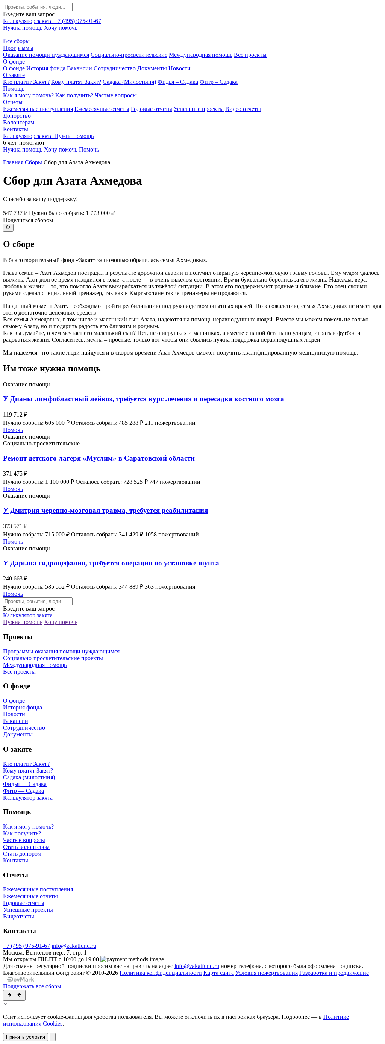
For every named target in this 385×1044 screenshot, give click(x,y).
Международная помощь (200, 55)
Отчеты (13, 102)
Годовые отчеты (151, 109)
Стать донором (22, 853)
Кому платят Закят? (76, 82)
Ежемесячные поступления (38, 109)
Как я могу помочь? (28, 95)
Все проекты (250, 55)
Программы (18, 48)
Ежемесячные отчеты (101, 109)
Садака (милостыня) (29, 777)
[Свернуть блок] (14, 995)
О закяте (14, 75)
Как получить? (74, 95)
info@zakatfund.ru (74, 945)
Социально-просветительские (129, 55)
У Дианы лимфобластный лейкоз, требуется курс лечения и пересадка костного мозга (143, 399)
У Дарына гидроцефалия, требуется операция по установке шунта (111, 563)
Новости (179, 68)
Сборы (33, 162)
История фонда (45, 68)
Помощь (13, 88)
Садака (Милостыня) (129, 82)
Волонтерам (18, 122)
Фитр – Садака (219, 82)
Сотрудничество (115, 68)
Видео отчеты (243, 109)
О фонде (14, 61)
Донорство (17, 115)
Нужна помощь (22, 27)
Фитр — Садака (23, 791)
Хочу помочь (60, 27)
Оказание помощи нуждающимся (46, 55)
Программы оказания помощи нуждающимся (61, 651)
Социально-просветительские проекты (53, 658)
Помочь (13, 430)
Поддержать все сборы (32, 986)
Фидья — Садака (25, 784)
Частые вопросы (116, 95)
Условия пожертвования (266, 973)
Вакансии (79, 68)
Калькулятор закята (28, 21)
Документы (152, 68)
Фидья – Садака (178, 82)
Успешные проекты (199, 109)
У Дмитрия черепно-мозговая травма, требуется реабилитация (105, 510)
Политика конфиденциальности (161, 973)
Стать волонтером (26, 847)
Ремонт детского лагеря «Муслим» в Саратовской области (99, 458)
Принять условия (25, 1037)
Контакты (15, 129)
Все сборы (16, 41)
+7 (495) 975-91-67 (77, 21)
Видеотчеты (18, 916)
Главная (13, 162)
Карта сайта (218, 973)
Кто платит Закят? (26, 82)
